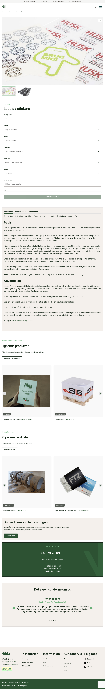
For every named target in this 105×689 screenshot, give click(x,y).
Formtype (7, 147)
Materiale (7, 158)
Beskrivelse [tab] (8, 212)
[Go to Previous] (14, 608)
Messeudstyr (26, 666)
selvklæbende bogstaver (22, 320)
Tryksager (7, 104)
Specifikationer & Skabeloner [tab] (26, 212)
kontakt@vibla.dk (12, 665)
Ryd (5, 190)
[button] (95, 7)
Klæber (6, 169)
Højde (6, 136)
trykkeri (25, 682)
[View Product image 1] (9, 91)
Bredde (6, 125)
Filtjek (66, 670)
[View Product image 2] (24, 91)
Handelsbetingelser (8, 686)
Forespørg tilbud (52, 196)
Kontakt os (67, 663)
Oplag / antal (8, 114)
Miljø (44, 662)
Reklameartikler (27, 662)
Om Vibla (46, 659)
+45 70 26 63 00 (10, 662)
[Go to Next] (91, 608)
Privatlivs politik (22, 686)
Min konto (67, 667)
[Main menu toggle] (100, 6)
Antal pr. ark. (8, 180)
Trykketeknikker (48, 666)
